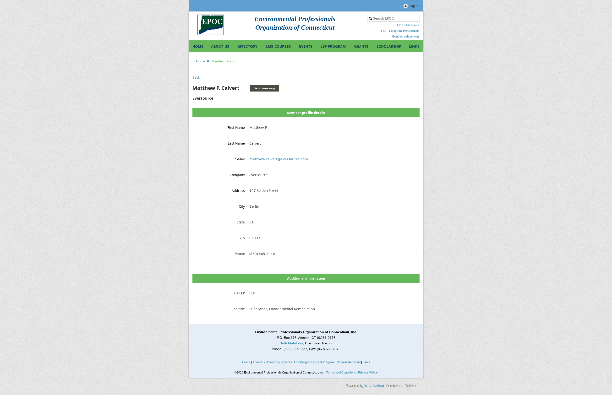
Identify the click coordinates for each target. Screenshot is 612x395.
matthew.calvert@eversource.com (278, 159)
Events (287, 362)
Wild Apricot (374, 385)
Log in (414, 6)
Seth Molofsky (291, 343)
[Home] (210, 34)
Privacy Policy (368, 372)
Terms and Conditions (341, 372)
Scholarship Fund (349, 362)
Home (200, 61)
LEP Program (303, 362)
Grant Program (324, 362)
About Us (258, 362)
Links (366, 362)
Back (196, 77)
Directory (273, 362)
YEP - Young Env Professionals (400, 30)
